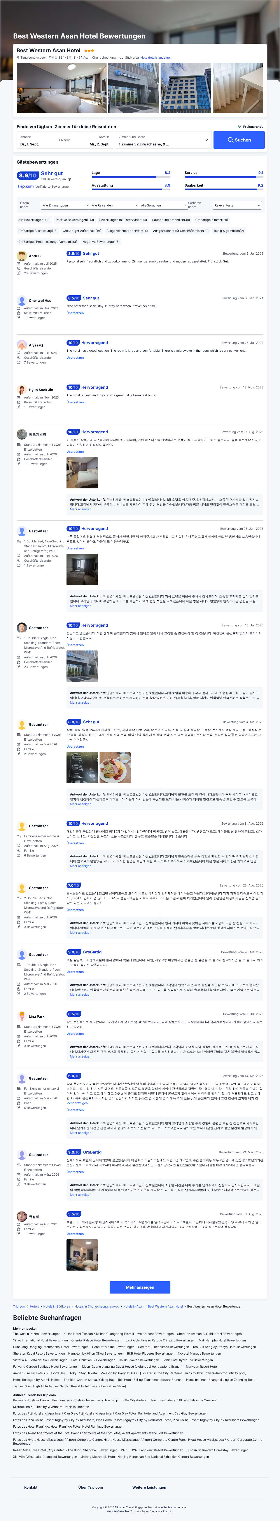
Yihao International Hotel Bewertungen (40, 1340)
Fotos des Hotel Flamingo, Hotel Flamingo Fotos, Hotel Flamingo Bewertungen (68, 1426)
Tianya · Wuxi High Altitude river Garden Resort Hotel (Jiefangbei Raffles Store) (69, 1386)
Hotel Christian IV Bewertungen (93, 1360)
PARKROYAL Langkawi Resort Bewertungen (152, 1450)
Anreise (25, 137)
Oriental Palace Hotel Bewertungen (96, 1340)
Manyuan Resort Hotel (201, 1366)
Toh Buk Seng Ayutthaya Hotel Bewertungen (224, 1347)
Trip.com (19, 1306)
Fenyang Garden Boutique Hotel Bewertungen (46, 1366)
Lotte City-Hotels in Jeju (139, 1400)
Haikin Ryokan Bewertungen (139, 1360)
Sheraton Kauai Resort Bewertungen (39, 1353)
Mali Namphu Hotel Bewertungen (222, 1340)
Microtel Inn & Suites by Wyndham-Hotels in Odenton (51, 1407)
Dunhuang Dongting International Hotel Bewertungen (51, 1347)
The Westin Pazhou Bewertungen (36, 1334)
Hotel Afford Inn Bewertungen (113, 1347)
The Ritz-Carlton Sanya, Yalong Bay (89, 1379)
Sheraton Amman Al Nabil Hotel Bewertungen (209, 1334)
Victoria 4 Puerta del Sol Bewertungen (40, 1360)
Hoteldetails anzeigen (156, 57)
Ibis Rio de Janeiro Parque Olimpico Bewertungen (160, 1340)
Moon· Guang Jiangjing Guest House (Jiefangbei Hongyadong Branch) (132, 1366)
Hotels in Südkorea (56, 1306)
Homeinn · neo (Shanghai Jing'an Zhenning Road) (221, 1379)
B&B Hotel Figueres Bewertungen (150, 1353)
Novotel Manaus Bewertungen (199, 1353)
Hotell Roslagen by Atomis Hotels (36, 1379)
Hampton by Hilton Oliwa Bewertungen (96, 1353)
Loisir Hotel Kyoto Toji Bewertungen (188, 1360)
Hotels (34, 1306)
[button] (236, 7)
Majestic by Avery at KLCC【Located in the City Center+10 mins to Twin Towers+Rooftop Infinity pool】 (174, 1373)
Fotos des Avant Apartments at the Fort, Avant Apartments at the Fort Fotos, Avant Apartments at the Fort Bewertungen (98, 1433)
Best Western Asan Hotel (165, 1306)
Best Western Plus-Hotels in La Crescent (188, 1400)
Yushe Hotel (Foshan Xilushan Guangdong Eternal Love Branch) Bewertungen (119, 1334)
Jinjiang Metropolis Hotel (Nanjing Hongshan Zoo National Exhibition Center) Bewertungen (144, 1456)
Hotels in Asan (133, 1306)
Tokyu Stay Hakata (83, 1373)
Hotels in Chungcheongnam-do (97, 1306)
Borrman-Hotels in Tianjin (31, 1400)
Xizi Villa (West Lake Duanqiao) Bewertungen (45, 1456)
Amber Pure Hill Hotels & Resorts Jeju (39, 1373)
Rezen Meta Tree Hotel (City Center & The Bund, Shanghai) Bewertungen (65, 1450)
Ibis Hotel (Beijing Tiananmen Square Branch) (150, 1379)
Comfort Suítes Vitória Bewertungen (163, 1347)
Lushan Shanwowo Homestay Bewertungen (217, 1450)
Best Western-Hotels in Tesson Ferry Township (85, 1400)
